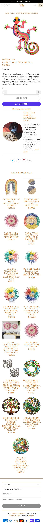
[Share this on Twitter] (12, 160)
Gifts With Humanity (18, 513)
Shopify (31, 515)
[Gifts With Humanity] (21, 5)
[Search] (35, 5)
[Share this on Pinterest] (24, 160)
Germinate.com (14, 515)
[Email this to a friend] (29, 160)
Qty (4, 88)
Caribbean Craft (8, 59)
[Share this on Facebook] (18, 160)
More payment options (21, 109)
